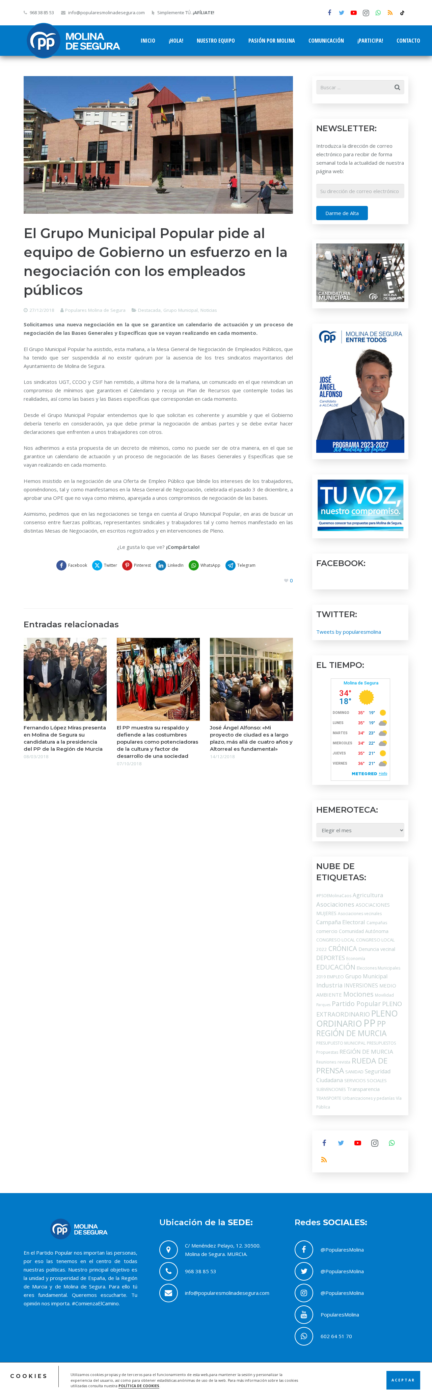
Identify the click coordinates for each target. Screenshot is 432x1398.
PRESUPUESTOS (381, 1043)
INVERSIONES (361, 985)
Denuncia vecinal (376, 949)
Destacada (149, 310)
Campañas (377, 923)
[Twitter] (341, 13)
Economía (355, 958)
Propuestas (327, 1052)
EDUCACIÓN (335, 967)
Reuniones (326, 1062)
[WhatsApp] (378, 13)
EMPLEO (335, 977)
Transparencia (363, 1089)
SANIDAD (354, 1072)
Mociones (358, 994)
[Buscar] (397, 87)
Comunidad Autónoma (363, 931)
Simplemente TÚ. (185, 12)
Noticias (208, 310)
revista (344, 1062)
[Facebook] (329, 13)
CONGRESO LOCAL (335, 940)
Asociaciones (335, 904)
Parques (323, 1004)
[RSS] (390, 13)
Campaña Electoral (340, 922)
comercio (327, 931)
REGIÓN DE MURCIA (366, 1051)
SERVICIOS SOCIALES (365, 1080)
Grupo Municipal (180, 310)
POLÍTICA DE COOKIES (138, 1385)
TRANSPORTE (328, 1098)
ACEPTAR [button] (403, 1380)
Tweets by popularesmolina (348, 631)
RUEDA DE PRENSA (351, 1065)
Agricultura (368, 895)
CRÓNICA (342, 948)
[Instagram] (366, 13)
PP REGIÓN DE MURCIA (351, 1029)
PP (369, 1023)
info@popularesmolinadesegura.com (106, 12)
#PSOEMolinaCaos (333, 896)
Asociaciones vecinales (360, 913)
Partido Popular (356, 1003)
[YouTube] (354, 13)
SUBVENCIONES (331, 1089)
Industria (329, 985)
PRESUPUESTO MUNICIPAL (341, 1043)
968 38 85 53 (42, 12)
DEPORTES (330, 958)
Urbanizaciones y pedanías (369, 1098)
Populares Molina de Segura (95, 310)
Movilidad (384, 995)
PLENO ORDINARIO (357, 1018)
